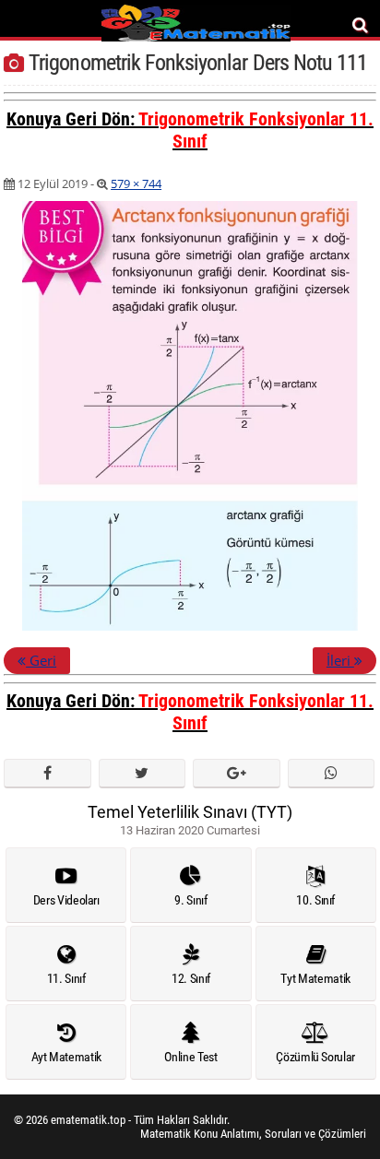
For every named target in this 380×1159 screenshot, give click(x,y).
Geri (41, 660)
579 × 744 (136, 183)
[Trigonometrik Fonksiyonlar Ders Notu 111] (189, 627)
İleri (340, 660)
